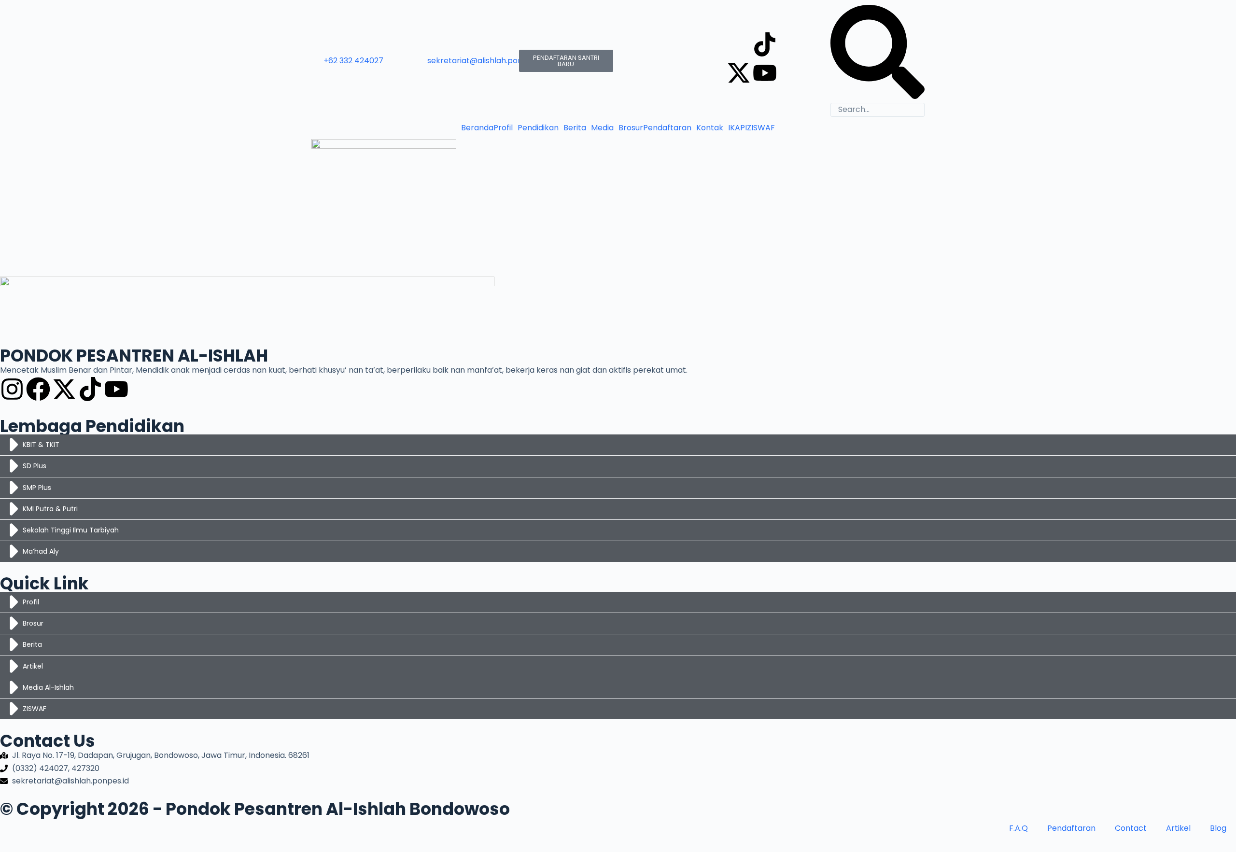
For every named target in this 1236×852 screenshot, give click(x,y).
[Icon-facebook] (791, 44)
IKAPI (737, 128)
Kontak (709, 128)
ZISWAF (761, 128)
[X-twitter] (739, 73)
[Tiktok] (765, 44)
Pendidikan (538, 128)
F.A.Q (1018, 828)
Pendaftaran (667, 128)
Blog (1218, 828)
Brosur (630, 128)
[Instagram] (12, 389)
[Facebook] (38, 389)
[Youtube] (765, 73)
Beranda (477, 128)
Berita (574, 128)
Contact (1131, 828)
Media (602, 128)
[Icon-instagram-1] (739, 44)
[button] (505, 128)
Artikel (1178, 828)
